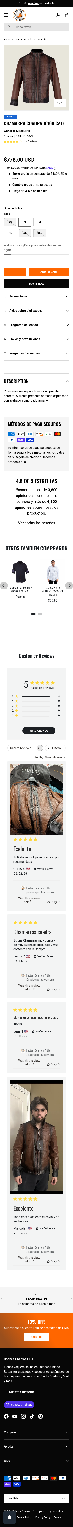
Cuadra (8, 136)
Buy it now (36, 283)
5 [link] (21, 141)
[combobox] (36, 27)
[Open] (9, 1517)
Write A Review (39, 730)
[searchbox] (21, 748)
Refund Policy (24, 1517)
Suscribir (36, 1337)
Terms (57, 1517)
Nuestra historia (21, 1392)
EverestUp (57, 1511)
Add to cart (49, 271)
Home (7, 39)
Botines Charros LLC (23, 1511)
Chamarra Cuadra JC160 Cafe (30, 39)
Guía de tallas (13, 208)
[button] (66, 15)
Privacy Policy (42, 1517)
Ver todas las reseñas (36, 523)
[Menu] (6, 15)
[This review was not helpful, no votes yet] (55, 902)
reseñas (33, 3)
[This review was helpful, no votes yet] (48, 902)
